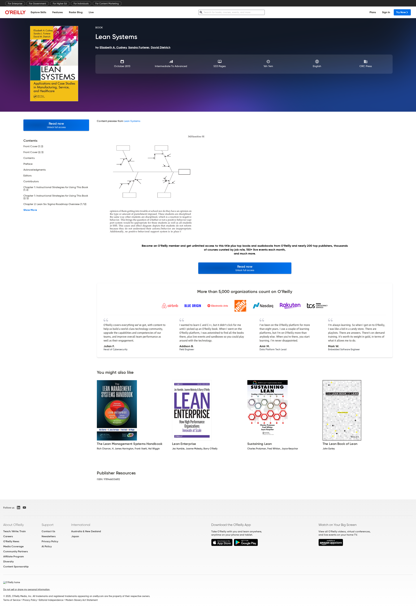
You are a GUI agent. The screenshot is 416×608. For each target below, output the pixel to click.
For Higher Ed (60, 3)
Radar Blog (76, 12)
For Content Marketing (107, 3)
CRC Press (365, 66)
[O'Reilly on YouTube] (24, 507)
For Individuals (81, 3)
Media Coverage (13, 546)
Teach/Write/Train (14, 531)
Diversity (8, 561)
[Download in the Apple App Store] (222, 545)
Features (57, 12)
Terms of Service (11, 600)
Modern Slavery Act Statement (81, 600)
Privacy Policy (50, 541)
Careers (8, 536)
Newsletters (49, 536)
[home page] (15, 12)
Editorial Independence (51, 600)
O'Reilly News (11, 541)
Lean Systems (132, 121)
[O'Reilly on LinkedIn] (18, 507)
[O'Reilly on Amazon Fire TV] (330, 545)
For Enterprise (15, 3)
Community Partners (15, 551)
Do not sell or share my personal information (26, 589)
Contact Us (48, 531)
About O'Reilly (13, 525)
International (80, 525)
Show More (30, 210)
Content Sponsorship (16, 566)
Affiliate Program (13, 556)
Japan (75, 536)
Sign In (386, 12)
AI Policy (47, 546)
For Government (37, 3)
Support (48, 525)
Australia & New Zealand (86, 531)
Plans (373, 12)
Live (91, 12)
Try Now (401, 12)
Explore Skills (38, 12)
